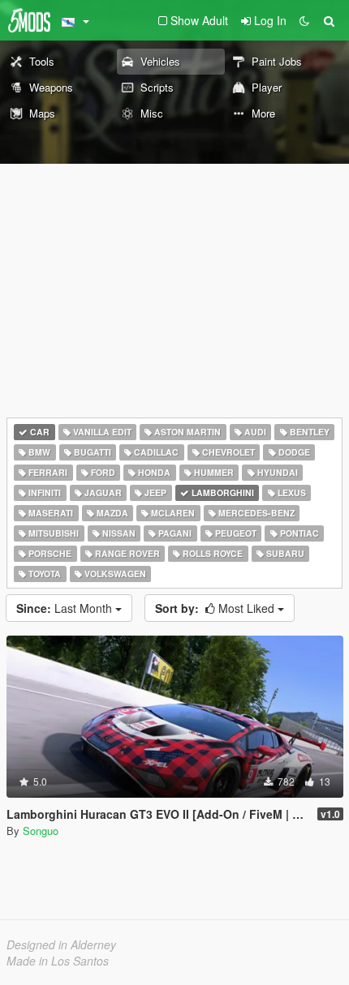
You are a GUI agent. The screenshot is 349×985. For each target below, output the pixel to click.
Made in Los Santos (57, 961)
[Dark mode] (304, 20)
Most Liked (216, 608)
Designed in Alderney (61, 944)
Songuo (40, 830)
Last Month (65, 608)
